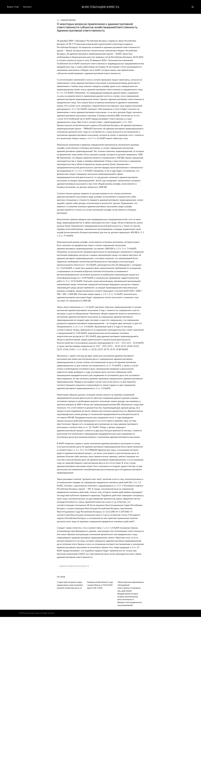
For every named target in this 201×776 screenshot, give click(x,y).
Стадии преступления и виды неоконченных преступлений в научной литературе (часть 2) (70, 585)
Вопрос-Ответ (13, 7)
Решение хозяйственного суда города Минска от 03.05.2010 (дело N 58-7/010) (100, 585)
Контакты (27, 7)
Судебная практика (68, 20)
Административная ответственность (74, 566)
